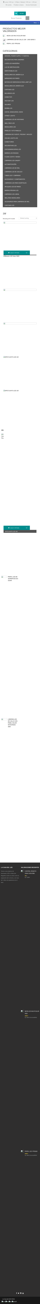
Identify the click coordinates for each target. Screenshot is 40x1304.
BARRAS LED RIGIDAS (11, 153)
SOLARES (8, 104)
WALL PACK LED (10, 123)
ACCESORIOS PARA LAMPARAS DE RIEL (17, 201)
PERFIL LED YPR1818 (13, 43)
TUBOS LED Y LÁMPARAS (12, 175)
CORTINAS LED (9, 89)
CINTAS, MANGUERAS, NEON (14, 112)
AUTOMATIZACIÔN (10, 164)
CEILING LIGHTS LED (11, 138)
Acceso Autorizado (31, 5)
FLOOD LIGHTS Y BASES (12, 157)
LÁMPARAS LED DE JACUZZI (13, 171)
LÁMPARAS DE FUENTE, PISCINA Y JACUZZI (18, 134)
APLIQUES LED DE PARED (13, 186)
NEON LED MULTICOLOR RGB (16, 35)
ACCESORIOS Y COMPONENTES (15, 179)
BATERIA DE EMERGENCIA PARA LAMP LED (18, 82)
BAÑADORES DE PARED (12, 78)
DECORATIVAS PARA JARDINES (14, 59)
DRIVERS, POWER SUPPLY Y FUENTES (17, 56)
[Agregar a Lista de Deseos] (26, 253)
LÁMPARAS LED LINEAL (12, 194)
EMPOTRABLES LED (11, 71)
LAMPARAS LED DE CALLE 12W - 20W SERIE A (21, 39)
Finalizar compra (19, 5)
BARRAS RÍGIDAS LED (11, 190)
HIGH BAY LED (9, 101)
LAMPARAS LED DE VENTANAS (14, 119)
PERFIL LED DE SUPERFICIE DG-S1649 (13, 578)
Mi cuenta (8, 5)
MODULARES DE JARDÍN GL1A (14, 74)
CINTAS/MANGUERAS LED (13, 149)
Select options (14, 252)
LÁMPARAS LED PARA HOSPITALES (15, 183)
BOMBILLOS (8, 108)
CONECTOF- (8, 97)
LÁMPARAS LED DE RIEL (12, 168)
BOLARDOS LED (10, 93)
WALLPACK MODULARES (12, 198)
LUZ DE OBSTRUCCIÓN (12, 67)
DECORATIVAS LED (11, 145)
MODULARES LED (10, 127)
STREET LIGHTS (10, 115)
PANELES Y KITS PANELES (13, 130)
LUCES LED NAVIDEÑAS (12, 63)
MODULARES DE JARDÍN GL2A (14, 86)
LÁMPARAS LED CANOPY (12, 160)
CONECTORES (9, 142)
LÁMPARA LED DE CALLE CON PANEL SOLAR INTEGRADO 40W (12, 722)
